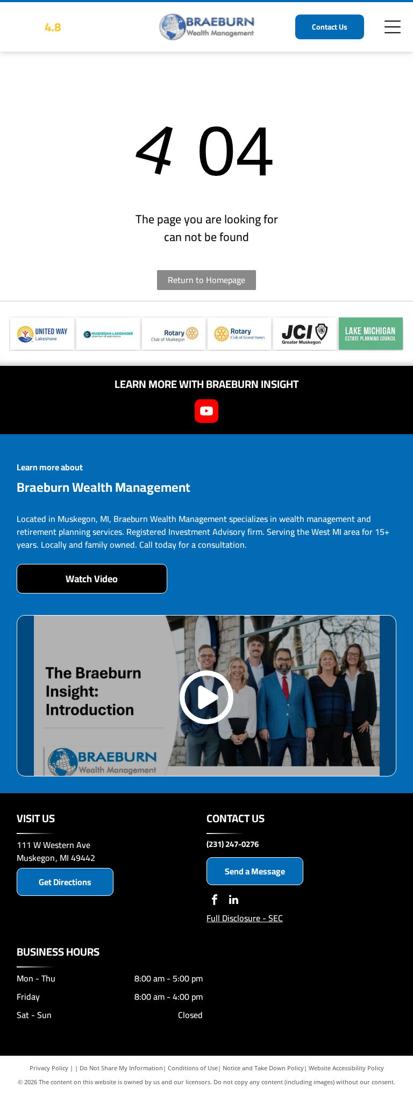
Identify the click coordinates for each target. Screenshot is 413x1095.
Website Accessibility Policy (346, 1068)
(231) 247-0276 (232, 844)
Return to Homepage (206, 280)
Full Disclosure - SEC (244, 918)
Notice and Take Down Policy (263, 1068)
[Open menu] (392, 27)
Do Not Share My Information (121, 1068)
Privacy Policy (49, 1068)
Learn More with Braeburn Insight (206, 384)
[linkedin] (233, 901)
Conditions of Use (193, 1068)
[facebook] (214, 901)
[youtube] (206, 412)
